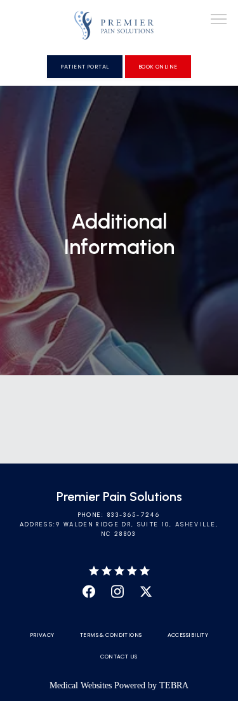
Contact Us (118, 656)
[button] (219, 20)
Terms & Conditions (111, 635)
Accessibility (188, 635)
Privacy (42, 635)
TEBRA (173, 685)
